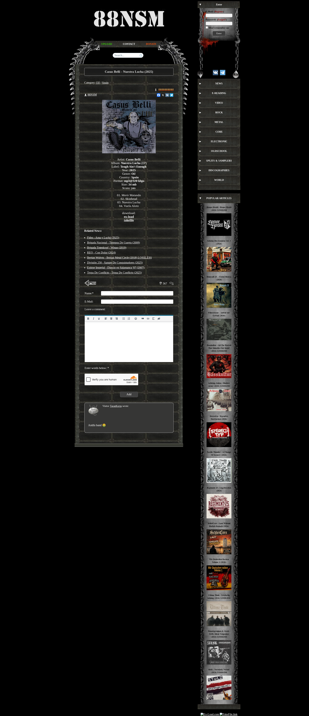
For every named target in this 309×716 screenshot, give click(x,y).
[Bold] (88, 318)
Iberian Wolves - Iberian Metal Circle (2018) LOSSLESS (119, 257)
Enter (219, 33)
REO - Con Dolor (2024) (101, 252)
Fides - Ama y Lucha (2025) (103, 237)
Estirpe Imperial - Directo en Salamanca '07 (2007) (115, 267)
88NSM (92, 94)
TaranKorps (116, 406)
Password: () (216, 19)
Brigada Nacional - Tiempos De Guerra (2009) (113, 242)
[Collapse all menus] (235, 74)
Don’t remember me (219, 27)
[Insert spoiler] (153, 318)
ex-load (129, 216)
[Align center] (111, 318)
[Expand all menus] (200, 74)
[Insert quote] (142, 318)
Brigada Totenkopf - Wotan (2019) (106, 247)
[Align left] (105, 318)
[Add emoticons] (135, 318)
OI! (98, 82)
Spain (105, 82)
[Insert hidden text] (158, 318)
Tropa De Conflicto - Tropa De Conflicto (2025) (114, 272)
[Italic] (93, 318)
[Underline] (98, 318)
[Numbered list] (128, 318)
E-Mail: (210, 11)
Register (219, 11)
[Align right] (116, 318)
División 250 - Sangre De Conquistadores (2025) (115, 262)
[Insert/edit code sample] (148, 318)
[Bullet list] (123, 318)
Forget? (222, 19)
